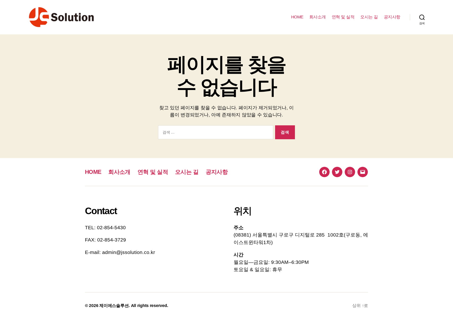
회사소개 (317, 17)
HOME (297, 17)
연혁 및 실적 (343, 17)
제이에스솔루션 (114, 305)
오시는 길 (369, 17)
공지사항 (392, 17)
